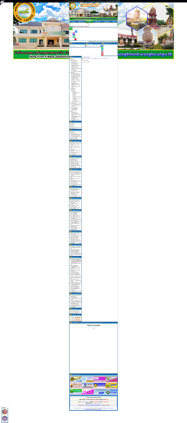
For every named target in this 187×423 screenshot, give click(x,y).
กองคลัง (74, 94)
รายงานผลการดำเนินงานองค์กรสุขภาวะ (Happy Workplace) (76, 242)
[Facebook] (109, 46)
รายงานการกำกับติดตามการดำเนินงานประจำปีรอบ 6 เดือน (76, 173)
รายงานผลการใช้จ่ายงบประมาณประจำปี (75, 195)
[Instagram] (109, 53)
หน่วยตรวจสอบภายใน (77, 101)
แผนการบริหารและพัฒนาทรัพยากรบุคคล (75, 234)
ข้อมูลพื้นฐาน (89, 21)
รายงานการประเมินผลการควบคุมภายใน (75, 152)
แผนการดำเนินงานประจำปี (75, 171)
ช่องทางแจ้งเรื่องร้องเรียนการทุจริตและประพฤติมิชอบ (76, 250)
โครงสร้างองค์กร (75, 64)
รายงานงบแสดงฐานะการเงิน (76, 196)
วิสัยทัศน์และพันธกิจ (75, 63)
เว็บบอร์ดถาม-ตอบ (75, 113)
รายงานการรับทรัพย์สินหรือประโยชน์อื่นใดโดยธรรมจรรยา (75, 289)
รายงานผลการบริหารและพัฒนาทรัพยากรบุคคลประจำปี (76, 240)
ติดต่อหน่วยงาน (74, 112)
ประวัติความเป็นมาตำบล (76, 74)
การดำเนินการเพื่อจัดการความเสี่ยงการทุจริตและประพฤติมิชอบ (76, 278)
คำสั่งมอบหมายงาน (74, 133)
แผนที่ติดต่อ (74, 118)
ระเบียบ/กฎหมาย (107, 21)
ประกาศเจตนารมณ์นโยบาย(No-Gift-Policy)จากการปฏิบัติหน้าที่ (75, 266)
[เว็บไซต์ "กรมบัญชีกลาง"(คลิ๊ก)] (88, 381)
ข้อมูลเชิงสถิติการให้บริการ (75, 180)
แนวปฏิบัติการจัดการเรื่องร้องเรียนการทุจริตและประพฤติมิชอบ (76, 247)
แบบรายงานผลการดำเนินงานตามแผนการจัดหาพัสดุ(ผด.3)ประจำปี (76, 226)
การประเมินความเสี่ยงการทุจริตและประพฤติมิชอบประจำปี (76, 275)
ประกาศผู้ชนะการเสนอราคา (75, 215)
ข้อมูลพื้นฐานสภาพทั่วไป (76, 75)
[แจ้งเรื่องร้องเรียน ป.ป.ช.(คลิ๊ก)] (5, 414)
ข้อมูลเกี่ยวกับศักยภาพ (75, 76)
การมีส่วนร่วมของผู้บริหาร (75, 273)
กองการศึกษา (75, 100)
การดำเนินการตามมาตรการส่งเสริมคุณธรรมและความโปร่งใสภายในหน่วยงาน (76, 303)
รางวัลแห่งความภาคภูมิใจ (76, 71)
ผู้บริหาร (73, 89)
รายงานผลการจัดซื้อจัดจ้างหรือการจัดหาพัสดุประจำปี (76, 222)
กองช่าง (74, 95)
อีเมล (105, 58)
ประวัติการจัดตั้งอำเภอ (76, 73)
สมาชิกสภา (74, 90)
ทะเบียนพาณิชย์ (73, 206)
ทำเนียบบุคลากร (98, 21)
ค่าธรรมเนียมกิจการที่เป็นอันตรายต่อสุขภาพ (75, 208)
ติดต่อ (114, 21)
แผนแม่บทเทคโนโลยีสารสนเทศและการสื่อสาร (75, 163)
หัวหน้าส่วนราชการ (76, 92)
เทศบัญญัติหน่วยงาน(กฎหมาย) (74, 109)
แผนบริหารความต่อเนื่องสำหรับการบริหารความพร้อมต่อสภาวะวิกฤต (76, 166)
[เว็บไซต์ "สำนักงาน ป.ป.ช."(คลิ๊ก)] (76, 387)
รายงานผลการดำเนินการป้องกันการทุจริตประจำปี (75, 287)
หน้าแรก (73, 21)
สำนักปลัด (75, 93)
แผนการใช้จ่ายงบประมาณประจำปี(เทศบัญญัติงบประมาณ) (75, 190)
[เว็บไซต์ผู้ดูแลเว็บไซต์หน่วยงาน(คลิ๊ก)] (75, 318)
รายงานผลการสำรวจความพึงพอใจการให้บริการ (76, 182)
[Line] (109, 48)
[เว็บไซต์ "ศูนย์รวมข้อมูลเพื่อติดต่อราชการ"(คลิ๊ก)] (76, 381)
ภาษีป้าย (72, 204)
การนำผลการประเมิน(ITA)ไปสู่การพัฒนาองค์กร (76, 291)
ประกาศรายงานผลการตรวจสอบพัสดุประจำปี (75, 218)
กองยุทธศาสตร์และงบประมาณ (76, 127)
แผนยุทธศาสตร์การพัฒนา (75, 158)
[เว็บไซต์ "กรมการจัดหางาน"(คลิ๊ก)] (112, 381)
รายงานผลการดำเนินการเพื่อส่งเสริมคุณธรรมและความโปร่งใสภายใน (76, 306)
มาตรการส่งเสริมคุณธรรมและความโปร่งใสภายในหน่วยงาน (76, 301)
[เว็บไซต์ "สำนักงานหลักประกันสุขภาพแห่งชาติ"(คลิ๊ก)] (88, 387)
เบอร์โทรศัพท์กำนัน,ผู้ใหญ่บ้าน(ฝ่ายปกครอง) (76, 116)
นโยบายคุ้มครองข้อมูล (75, 139)
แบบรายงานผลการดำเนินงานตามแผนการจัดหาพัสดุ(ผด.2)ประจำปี (76, 229)
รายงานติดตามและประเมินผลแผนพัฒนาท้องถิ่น (76, 185)
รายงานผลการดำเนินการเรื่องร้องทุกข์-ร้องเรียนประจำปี (76, 135)
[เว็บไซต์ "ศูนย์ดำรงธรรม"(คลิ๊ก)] (100, 381)
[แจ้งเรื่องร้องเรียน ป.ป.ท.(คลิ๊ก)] (5, 421)
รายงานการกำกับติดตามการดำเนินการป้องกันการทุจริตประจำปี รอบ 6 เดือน (75, 284)
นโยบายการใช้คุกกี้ (74, 138)
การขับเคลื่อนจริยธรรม (75, 297)
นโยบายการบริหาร (75, 67)
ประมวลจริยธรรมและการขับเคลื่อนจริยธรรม (76, 296)
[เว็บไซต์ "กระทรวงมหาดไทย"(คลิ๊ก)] (100, 387)
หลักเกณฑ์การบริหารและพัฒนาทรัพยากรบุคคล (75, 238)
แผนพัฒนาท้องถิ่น (74, 159)
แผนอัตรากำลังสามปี (74, 160)
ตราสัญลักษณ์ (74, 70)
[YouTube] (109, 55)
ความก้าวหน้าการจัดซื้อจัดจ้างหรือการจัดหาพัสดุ (76, 220)
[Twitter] (109, 49)
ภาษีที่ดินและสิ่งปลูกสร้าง (75, 203)
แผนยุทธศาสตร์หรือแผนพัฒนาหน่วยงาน (76, 66)
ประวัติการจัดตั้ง (74, 61)
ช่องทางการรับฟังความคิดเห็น (76, 253)
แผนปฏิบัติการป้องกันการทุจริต (76, 282)
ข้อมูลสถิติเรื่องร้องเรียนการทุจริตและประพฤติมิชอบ (75, 252)
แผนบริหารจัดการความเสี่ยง (75, 167)
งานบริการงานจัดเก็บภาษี (75, 200)
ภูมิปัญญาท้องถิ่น (75, 83)
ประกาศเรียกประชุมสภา (75, 310)
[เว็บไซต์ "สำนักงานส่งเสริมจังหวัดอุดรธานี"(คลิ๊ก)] (112, 387)
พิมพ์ (104, 58)
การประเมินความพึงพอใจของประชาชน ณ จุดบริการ (76, 136)
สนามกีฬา (73, 82)
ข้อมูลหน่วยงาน (81, 21)
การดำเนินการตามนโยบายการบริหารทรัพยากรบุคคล (76, 236)
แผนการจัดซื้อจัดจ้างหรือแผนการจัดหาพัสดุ (75, 213)
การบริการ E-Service (74, 183)
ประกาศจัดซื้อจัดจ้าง (74, 214)
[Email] (109, 51)
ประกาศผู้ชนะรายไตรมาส (75, 216)
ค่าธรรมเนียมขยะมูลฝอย (75, 205)
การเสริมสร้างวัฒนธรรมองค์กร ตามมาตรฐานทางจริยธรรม (76, 280)
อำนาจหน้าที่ (74, 62)
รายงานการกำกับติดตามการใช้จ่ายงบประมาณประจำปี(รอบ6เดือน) (75, 192)
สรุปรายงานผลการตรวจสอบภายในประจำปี (75, 154)
